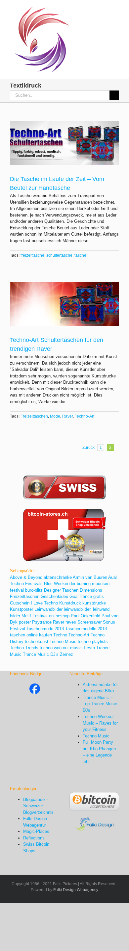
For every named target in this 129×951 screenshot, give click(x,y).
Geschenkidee (54, 596)
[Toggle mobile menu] (116, 10)
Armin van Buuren (90, 577)
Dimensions (91, 590)
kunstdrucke (94, 603)
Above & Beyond (26, 577)
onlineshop (59, 615)
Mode (55, 416)
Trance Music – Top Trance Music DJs (100, 704)
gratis (98, 596)
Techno (60, 634)
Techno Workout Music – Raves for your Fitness (100, 723)
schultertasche (59, 255)
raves (70, 622)
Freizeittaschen (34, 416)
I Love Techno (44, 603)
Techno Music (63, 641)
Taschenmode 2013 (45, 628)
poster (25, 622)
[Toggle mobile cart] (104, 10)
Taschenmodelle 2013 (86, 628)
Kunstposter (21, 609)
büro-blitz (34, 590)
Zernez (66, 654)
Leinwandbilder (48, 609)
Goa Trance (80, 596)
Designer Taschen (61, 590)
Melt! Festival (35, 615)
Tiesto (89, 647)
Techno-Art (84, 416)
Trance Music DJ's (41, 654)
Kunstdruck (70, 603)
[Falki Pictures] (34, 686)
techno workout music (61, 647)
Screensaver (89, 622)
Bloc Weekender (59, 583)
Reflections (34, 837)
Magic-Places (36, 831)
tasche (80, 255)
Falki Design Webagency (75, 889)
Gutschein (19, 603)
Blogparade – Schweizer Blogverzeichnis (38, 806)
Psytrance (42, 622)
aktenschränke (58, 577)
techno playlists (93, 641)
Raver (67, 416)
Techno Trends (24, 647)
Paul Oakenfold (85, 615)
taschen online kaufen (31, 634)
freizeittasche (32, 255)
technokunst (36, 641)
